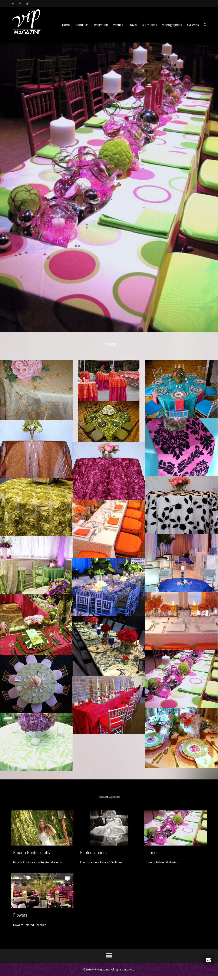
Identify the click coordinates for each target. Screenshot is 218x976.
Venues (118, 25)
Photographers (93, 852)
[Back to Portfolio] (109, 956)
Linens (152, 852)
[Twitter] (12, 3)
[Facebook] (19, 3)
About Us (82, 25)
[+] (42, 828)
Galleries (193, 25)
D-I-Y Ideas (149, 25)
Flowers (20, 915)
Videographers (172, 25)
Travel (132, 25)
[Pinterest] (27, 3)
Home (66, 25)
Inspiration (100, 25)
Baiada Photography (31, 852)
